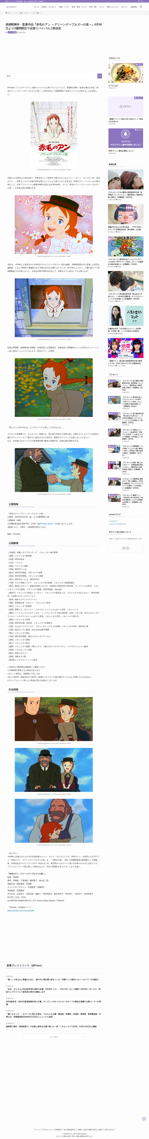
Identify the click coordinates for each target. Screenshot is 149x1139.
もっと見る (54, 1036)
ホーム (37, 1129)
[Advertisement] (53, 53)
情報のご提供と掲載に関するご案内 (90, 1129)
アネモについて (47, 1129)
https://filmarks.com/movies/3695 (20, 910)
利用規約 (58, 1129)
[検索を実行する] (99, 76)
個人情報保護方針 (70, 1129)
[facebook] (138, 1)
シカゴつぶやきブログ (118, 524)
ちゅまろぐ (114, 521)
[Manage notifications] (144, 1119)
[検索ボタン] (140, 7)
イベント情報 (12, 32)
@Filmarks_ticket (45, 523)
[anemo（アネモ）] (14, 6)
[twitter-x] (141, 1)
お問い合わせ (109, 1129)
